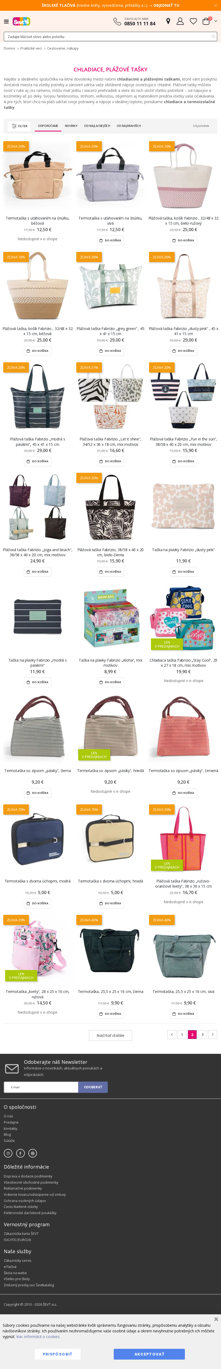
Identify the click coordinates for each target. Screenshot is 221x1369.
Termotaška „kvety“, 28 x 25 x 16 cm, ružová (38, 994)
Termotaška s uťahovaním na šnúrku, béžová (38, 221)
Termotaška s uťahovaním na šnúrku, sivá (110, 221)
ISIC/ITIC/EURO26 (17, 1240)
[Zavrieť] (215, 1319)
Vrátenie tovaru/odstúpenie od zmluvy (35, 1194)
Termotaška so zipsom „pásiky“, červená (183, 770)
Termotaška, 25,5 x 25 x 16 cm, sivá (183, 991)
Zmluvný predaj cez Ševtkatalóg (29, 1285)
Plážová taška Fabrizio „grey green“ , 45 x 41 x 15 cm (110, 331)
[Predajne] (168, 21)
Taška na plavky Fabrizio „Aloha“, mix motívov (110, 663)
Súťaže (9, 1140)
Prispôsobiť (57, 1354)
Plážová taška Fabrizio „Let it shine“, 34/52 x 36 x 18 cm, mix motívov (110, 441)
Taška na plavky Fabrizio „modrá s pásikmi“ (37, 663)
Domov (9, 48)
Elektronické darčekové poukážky (30, 1213)
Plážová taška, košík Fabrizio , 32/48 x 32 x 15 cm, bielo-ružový (184, 221)
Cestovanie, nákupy (62, 48)
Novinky (71, 126)
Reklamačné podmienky (23, 1188)
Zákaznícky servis (18, 1260)
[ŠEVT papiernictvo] (21, 21)
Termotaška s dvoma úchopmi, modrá (38, 881)
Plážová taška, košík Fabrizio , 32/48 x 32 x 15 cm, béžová (37, 331)
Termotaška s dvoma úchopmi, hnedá (110, 881)
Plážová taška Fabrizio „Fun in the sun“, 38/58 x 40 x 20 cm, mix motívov (183, 441)
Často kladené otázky (21, 1206)
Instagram (8, 1153)
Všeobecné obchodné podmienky (31, 1182)
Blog (7, 1134)
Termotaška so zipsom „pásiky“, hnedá (110, 770)
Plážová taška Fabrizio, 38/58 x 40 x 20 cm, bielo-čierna (110, 552)
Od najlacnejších (97, 126)
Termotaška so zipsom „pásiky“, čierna (37, 770)
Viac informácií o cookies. (38, 1336)
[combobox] (110, 36)
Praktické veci (31, 48)
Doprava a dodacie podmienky (28, 1176)
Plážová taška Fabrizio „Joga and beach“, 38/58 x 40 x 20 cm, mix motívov (37, 552)
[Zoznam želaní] (193, 21)
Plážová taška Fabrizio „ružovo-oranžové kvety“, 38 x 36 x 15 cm (183, 883)
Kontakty (10, 1128)
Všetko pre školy (17, 1279)
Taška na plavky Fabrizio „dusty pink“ (183, 549)
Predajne (11, 1122)
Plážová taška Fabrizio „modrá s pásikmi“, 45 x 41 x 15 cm (37, 441)
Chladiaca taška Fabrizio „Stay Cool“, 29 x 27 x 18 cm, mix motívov (183, 663)
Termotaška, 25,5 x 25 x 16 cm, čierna (110, 991)
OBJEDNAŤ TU (166, 5)
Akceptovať (149, 1354)
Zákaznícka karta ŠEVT (21, 1233)
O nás (8, 1116)
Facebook (20, 1153)
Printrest (32, 1153)
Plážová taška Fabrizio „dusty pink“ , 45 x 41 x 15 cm (183, 331)
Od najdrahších (129, 126)
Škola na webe (15, 1273)
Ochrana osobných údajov (25, 1200)
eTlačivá (10, 1266)
